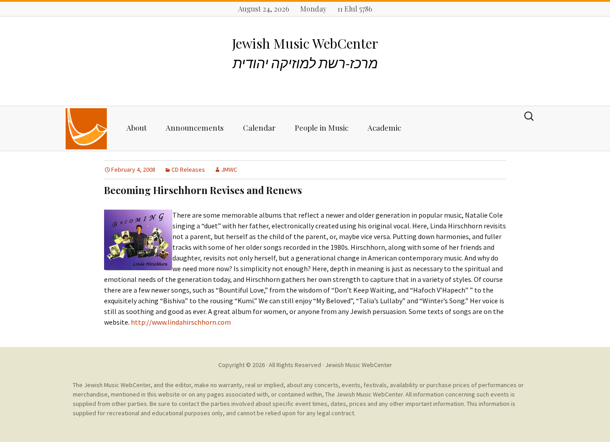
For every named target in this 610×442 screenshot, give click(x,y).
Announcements (195, 127)
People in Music (321, 127)
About (136, 127)
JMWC (229, 169)
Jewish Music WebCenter (358, 365)
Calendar (259, 127)
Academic (384, 127)
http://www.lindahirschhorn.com (181, 322)
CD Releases (188, 169)
